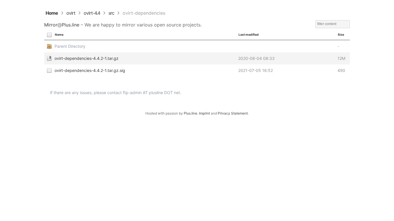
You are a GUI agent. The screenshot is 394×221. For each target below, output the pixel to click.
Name (59, 35)
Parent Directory (70, 46)
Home (52, 13)
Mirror (50, 25)
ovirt (70, 13)
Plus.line (70, 25)
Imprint (204, 113)
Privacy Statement (233, 113)
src (111, 13)
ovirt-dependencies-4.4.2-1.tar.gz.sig (90, 70)
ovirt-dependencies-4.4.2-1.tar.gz (87, 58)
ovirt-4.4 (92, 13)
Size (341, 35)
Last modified (249, 35)
